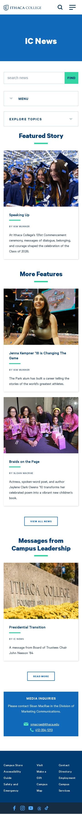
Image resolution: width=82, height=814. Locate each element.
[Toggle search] (60, 7)
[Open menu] (72, 7)
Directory (65, 771)
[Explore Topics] (71, 119)
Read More (41, 676)
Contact (64, 765)
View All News (41, 521)
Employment (67, 777)
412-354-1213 (44, 729)
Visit (40, 765)
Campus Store (13, 765)
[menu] (11, 98)
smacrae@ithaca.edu (45, 724)
